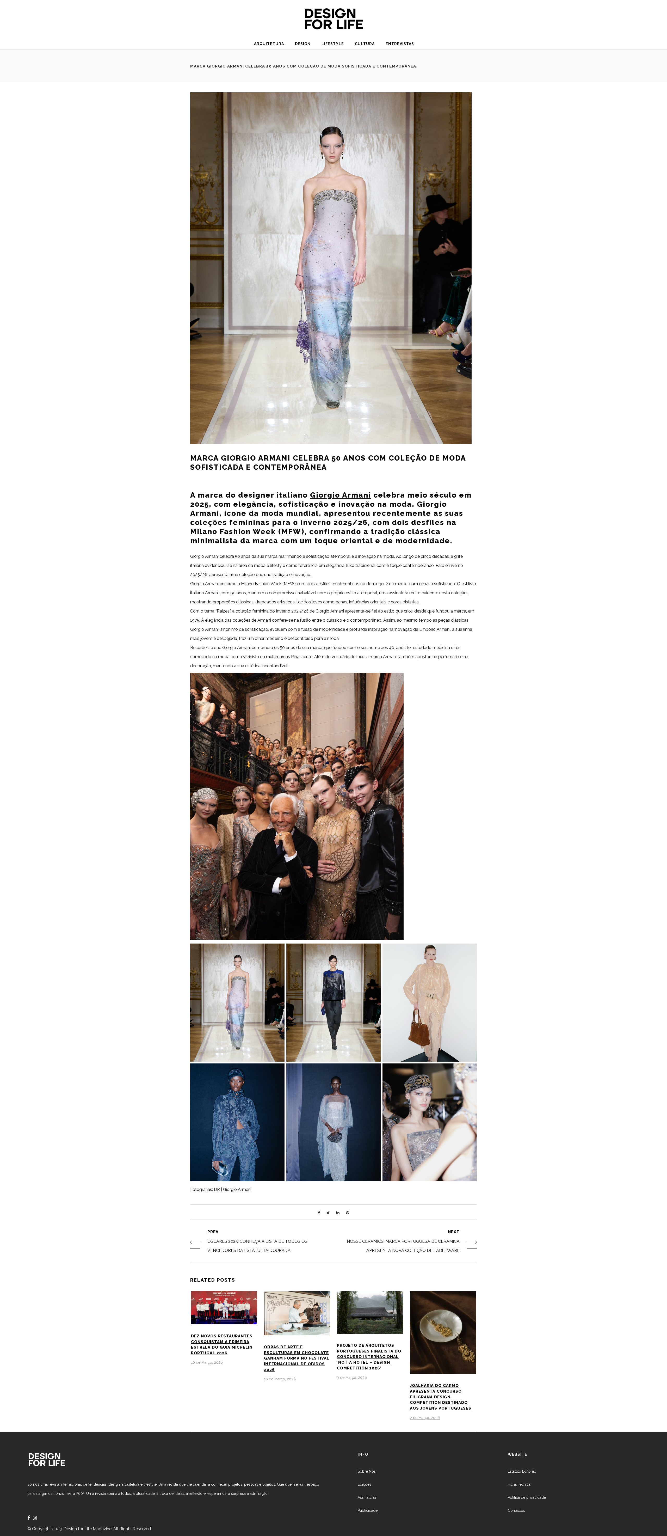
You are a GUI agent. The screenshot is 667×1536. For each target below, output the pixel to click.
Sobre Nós (367, 1471)
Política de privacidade (527, 1497)
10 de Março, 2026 (207, 1362)
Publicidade (368, 1510)
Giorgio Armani (340, 495)
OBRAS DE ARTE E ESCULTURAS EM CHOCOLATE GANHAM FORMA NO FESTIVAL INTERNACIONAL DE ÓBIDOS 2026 (296, 1358)
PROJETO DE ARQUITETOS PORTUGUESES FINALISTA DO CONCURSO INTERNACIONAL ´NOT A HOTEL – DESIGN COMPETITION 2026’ (369, 1356)
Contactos (516, 1510)
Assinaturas (367, 1497)
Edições (364, 1484)
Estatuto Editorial (522, 1471)
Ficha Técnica (519, 1484)
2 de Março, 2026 (425, 1418)
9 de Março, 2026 (352, 1377)
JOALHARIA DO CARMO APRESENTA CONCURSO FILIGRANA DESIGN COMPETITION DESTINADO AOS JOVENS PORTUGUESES (440, 1397)
